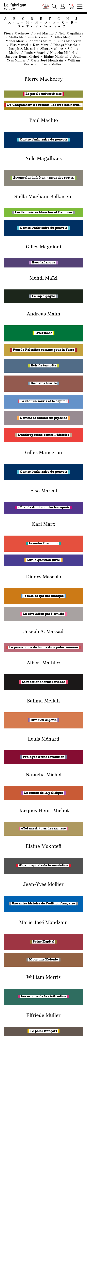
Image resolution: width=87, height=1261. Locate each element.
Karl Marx (41, 45)
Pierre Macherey (17, 33)
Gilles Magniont (66, 37)
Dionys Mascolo (65, 45)
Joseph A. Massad (22, 49)
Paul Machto (44, 33)
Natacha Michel (62, 53)
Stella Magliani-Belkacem (29, 37)
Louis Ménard (35, 53)
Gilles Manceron (68, 41)
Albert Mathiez (52, 49)
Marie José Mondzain (47, 60)
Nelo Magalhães (70, 33)
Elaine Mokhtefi (56, 56)
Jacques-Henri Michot (22, 56)
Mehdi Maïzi (15, 41)
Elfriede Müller (50, 64)
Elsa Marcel (19, 45)
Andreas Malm (41, 41)
